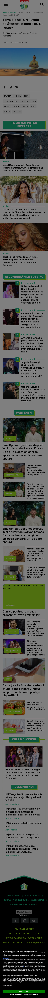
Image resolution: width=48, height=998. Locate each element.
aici (23, 966)
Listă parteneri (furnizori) (7, 987)
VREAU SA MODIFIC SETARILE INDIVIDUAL (24, 994)
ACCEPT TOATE (24, 991)
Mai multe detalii (6, 958)
